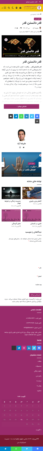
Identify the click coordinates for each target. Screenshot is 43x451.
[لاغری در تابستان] (31, 215)
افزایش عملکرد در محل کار (25, 170)
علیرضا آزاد (35, 28)
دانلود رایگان (37, 371)
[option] (21, 164)
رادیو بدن (33, 14)
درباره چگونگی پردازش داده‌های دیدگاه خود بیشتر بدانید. (23, 300)
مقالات (39, 361)
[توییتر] (32, 116)
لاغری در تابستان (35, 223)
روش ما (39, 386)
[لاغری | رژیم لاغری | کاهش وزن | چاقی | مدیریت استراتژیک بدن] (32, 8)
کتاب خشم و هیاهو (31, 2)
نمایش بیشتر (22, 106)
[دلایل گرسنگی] (11, 215)
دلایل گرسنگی (16, 223)
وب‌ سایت (38, 284)
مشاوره (39, 391)
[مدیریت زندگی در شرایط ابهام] (11, 193)
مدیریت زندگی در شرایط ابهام (13, 202)
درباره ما (39, 381)
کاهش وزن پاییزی (35, 201)
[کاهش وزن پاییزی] (31, 193)
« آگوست (38, 430)
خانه (38, 14)
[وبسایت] (23, 147)
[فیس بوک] (37, 116)
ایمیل (39, 276)
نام (39, 268)
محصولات (38, 366)
